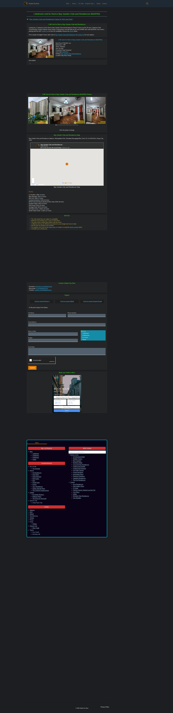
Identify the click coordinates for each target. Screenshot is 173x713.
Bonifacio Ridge (77, 462)
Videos (99, 3)
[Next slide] (104, 110)
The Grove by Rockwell (39, 498)
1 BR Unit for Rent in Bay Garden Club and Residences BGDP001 (80, 40)
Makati (32, 514)
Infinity (75, 494)
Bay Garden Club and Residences (65, 35)
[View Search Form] (147, 4)
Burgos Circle (74, 455)
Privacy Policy (105, 707)
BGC (31, 451)
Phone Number (72, 313)
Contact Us (45, 31)
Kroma (34, 484)
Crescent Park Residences (81, 464)
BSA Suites (35, 478)
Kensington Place (78, 474)
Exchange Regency (38, 494)
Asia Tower (35, 474)
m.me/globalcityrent (42, 288)
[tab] (37, 442)
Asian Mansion (36, 476)
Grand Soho (36, 482)
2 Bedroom (35, 455)
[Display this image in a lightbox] (67, 110)
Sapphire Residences (79, 478)
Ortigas (32, 492)
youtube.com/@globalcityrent (42, 290)
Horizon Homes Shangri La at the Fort (84, 490)
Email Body (31, 347)
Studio (84, 339)
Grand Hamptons (78, 472)
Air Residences (36, 473)
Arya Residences (78, 484)
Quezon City (33, 526)
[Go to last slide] (29, 110)
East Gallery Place (78, 486)
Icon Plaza (76, 492)
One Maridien (77, 498)
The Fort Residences (79, 480)
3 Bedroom (35, 457)
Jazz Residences (37, 486)
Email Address (32, 322)
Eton (33, 480)
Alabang (32, 510)
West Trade (35, 528)
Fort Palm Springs (78, 470)
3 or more (85, 337)
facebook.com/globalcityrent (43, 286)
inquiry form (52, 227)
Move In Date (32, 331)
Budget (30, 337)
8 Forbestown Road (79, 457)
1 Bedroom (85, 333)
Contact (104, 3)
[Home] (27, 19)
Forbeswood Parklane (79, 468)
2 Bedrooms (85, 335)
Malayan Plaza (36, 496)
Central (72, 482)
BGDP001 (65, 52)
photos (72, 31)
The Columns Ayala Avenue (40, 490)
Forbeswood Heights (79, 466)
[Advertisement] (67, 79)
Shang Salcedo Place (38, 488)
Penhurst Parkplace (79, 476)
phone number (74, 227)
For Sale (81, 3)
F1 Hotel (75, 488)
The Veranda (36, 468)
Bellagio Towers (77, 459)
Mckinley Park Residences (81, 496)
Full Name (31, 313)
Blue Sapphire (77, 461)
